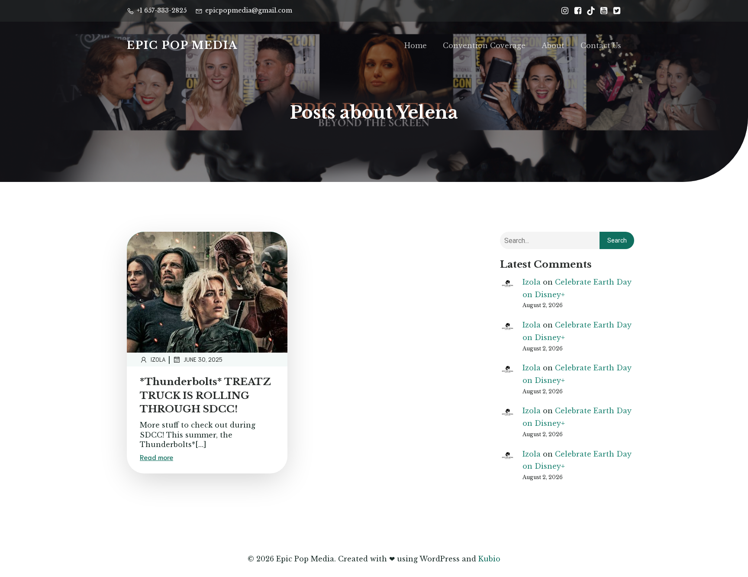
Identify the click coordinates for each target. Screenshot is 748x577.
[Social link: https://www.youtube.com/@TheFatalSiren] (601, 10)
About (553, 45)
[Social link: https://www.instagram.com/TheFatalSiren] (562, 10)
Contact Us (600, 45)
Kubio (489, 558)
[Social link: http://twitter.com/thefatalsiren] (614, 10)
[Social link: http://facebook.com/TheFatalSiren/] (575, 10)
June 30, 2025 (203, 359)
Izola (158, 359)
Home (415, 45)
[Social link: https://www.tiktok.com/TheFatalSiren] (588, 10)
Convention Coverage (484, 45)
